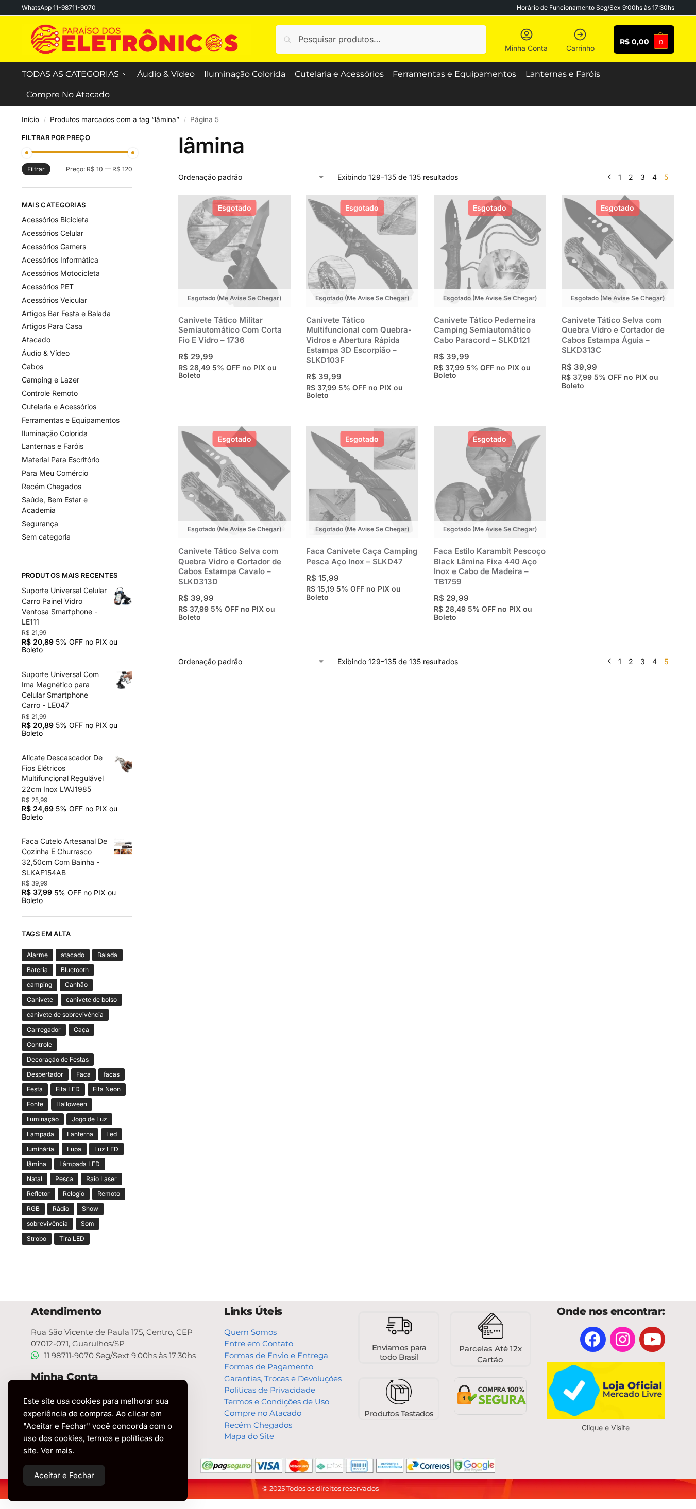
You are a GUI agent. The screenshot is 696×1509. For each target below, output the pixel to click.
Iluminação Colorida (55, 433)
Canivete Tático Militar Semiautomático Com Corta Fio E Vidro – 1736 (230, 330)
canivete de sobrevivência (65, 1014)
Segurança (40, 523)
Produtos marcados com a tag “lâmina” (114, 119)
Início (30, 119)
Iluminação (43, 1119)
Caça (81, 1029)
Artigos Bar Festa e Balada (66, 313)
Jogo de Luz (89, 1119)
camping (39, 984)
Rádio (61, 1208)
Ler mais (235, 395)
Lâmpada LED (79, 1164)
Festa (35, 1089)
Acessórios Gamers (54, 246)
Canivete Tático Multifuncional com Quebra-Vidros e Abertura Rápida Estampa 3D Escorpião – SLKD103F (359, 340)
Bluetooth (75, 970)
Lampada (40, 1134)
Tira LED (71, 1238)
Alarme (37, 955)
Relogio (73, 1194)
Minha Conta (526, 48)
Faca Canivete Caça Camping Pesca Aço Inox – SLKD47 (361, 556)
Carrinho (580, 48)
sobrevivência (47, 1223)
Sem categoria (46, 536)
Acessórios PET (48, 286)
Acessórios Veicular (54, 300)
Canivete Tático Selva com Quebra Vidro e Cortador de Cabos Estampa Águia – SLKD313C (613, 335)
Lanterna (80, 1134)
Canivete (40, 999)
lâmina (36, 1164)
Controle (39, 1044)
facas (112, 1074)
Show (90, 1208)
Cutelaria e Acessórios (59, 406)
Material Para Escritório (60, 459)
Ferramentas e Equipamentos (71, 419)
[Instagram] (623, 1339)
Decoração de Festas (58, 1059)
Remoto (108, 1194)
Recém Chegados (51, 486)
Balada (107, 955)
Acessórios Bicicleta (55, 219)
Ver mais (56, 1450)
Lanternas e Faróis (52, 446)
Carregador (44, 1029)
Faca (83, 1074)
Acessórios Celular (52, 233)
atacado (72, 955)
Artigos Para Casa (52, 326)
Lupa (74, 1149)
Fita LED (68, 1089)
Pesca (64, 1179)
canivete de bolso (91, 999)
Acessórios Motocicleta (61, 273)
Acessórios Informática (60, 259)
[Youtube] (652, 1339)
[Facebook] (593, 1339)
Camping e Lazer (50, 379)
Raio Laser (101, 1179)
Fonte (35, 1104)
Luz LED (106, 1149)
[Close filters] (135, 139)
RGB (33, 1208)
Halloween (71, 1104)
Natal (34, 1179)
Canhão (76, 984)
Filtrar (36, 169)
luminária (40, 1149)
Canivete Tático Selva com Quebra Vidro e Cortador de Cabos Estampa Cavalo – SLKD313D (229, 566)
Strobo (36, 1238)
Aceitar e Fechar (64, 1475)
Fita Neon (107, 1089)
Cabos (32, 366)
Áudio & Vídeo (46, 353)
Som (87, 1223)
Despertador (45, 1074)
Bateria (37, 970)
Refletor (38, 1194)
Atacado (36, 339)
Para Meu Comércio (55, 473)
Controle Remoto (50, 393)
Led (111, 1134)
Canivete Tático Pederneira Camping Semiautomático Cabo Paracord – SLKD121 (485, 330)
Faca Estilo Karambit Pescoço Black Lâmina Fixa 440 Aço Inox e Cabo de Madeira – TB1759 (490, 566)
